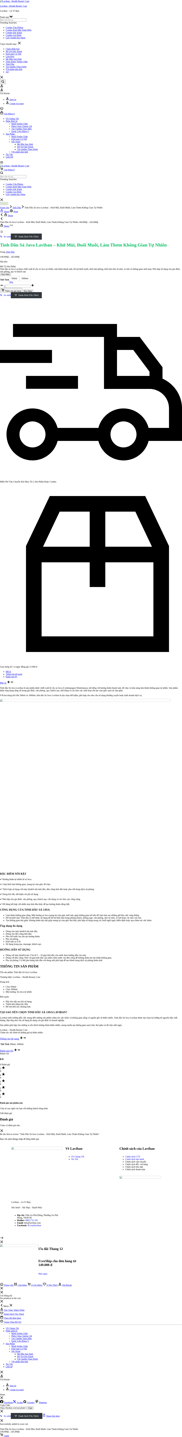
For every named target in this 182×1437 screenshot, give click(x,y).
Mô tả (8, 671)
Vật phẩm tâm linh (14, 69)
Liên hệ (9, 157)
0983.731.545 (31, 1220)
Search (4, 203)
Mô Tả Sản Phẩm (8, 266)
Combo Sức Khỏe (14, 32)
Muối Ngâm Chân (19, 124)
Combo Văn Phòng (14, 27)
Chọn (6, 1435)
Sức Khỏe (15, 141)
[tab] (94, 671)
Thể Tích (4, 279)
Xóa (11, 282)
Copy (30, 1408)
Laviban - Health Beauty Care (13, 6)
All (7, 72)
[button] (5, 236)
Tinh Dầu (10, 64)
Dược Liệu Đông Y (20, 131)
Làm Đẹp (10, 56)
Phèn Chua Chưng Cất (21, 126)
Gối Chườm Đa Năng (15, 38)
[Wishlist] (1, 110)
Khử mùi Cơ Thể (13, 54)
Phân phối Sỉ (11, 121)
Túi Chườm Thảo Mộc (21, 129)
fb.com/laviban (34, 1225)
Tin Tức (9, 154)
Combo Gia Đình (13, 35)
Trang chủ (4, 207)
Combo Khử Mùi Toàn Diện (18, 30)
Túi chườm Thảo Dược (16, 67)
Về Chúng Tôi (12, 118)
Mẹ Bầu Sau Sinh (14, 59)
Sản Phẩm (10, 134)
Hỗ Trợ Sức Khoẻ (14, 51)
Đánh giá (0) (11, 676)
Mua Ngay (28, 291)
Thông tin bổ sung (14, 674)
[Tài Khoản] (1, 87)
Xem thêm (5, 274)
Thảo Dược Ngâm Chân (17, 61)
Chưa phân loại (12, 49)
